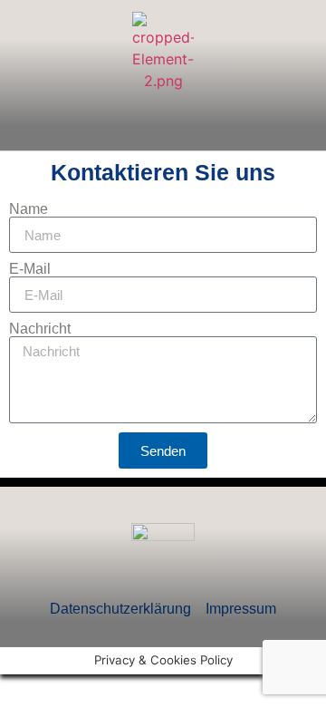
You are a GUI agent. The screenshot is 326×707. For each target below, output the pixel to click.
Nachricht (40, 329)
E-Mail (30, 269)
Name (28, 209)
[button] (163, 125)
